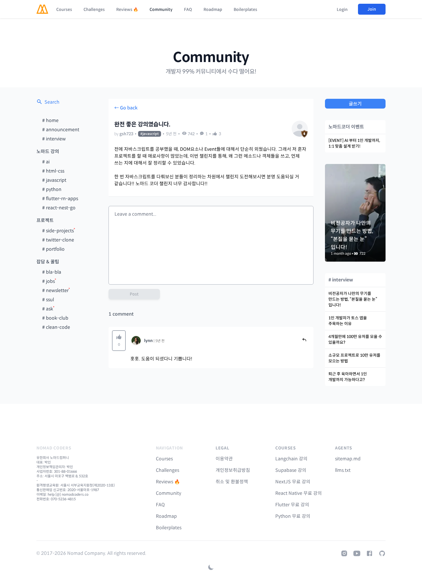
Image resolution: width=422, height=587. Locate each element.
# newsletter (55, 290)
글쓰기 (355, 104)
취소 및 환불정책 (232, 482)
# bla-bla (51, 272)
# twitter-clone (58, 240)
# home (50, 120)
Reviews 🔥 (127, 9)
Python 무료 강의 (292, 516)
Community (161, 9)
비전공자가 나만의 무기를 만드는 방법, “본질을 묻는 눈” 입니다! (352, 299)
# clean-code (56, 327)
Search (51, 102)
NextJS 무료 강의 (292, 482)
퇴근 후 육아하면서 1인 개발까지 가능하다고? (347, 376)
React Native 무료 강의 (298, 493)
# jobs (48, 281)
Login (342, 9)
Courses (64, 9)
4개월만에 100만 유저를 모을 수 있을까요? (355, 339)
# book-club (55, 318)
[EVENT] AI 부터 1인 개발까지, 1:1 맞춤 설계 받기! (354, 143)
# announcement (60, 130)
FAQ (188, 9)
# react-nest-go (59, 208)
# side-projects (58, 231)
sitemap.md (348, 459)
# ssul (48, 300)
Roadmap (213, 9)
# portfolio (53, 249)
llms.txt (343, 470)
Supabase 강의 (290, 470)
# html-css (53, 171)
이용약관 (224, 459)
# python (51, 189)
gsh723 (126, 133)
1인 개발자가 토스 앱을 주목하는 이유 (347, 320)
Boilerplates (245, 9)
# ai (46, 162)
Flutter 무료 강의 (292, 505)
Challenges (94, 9)
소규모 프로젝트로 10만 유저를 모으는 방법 (354, 358)
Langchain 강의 (291, 459)
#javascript (149, 134)
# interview (54, 139)
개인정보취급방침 (233, 470)
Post (134, 294)
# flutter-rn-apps (60, 199)
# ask (47, 309)
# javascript (54, 180)
